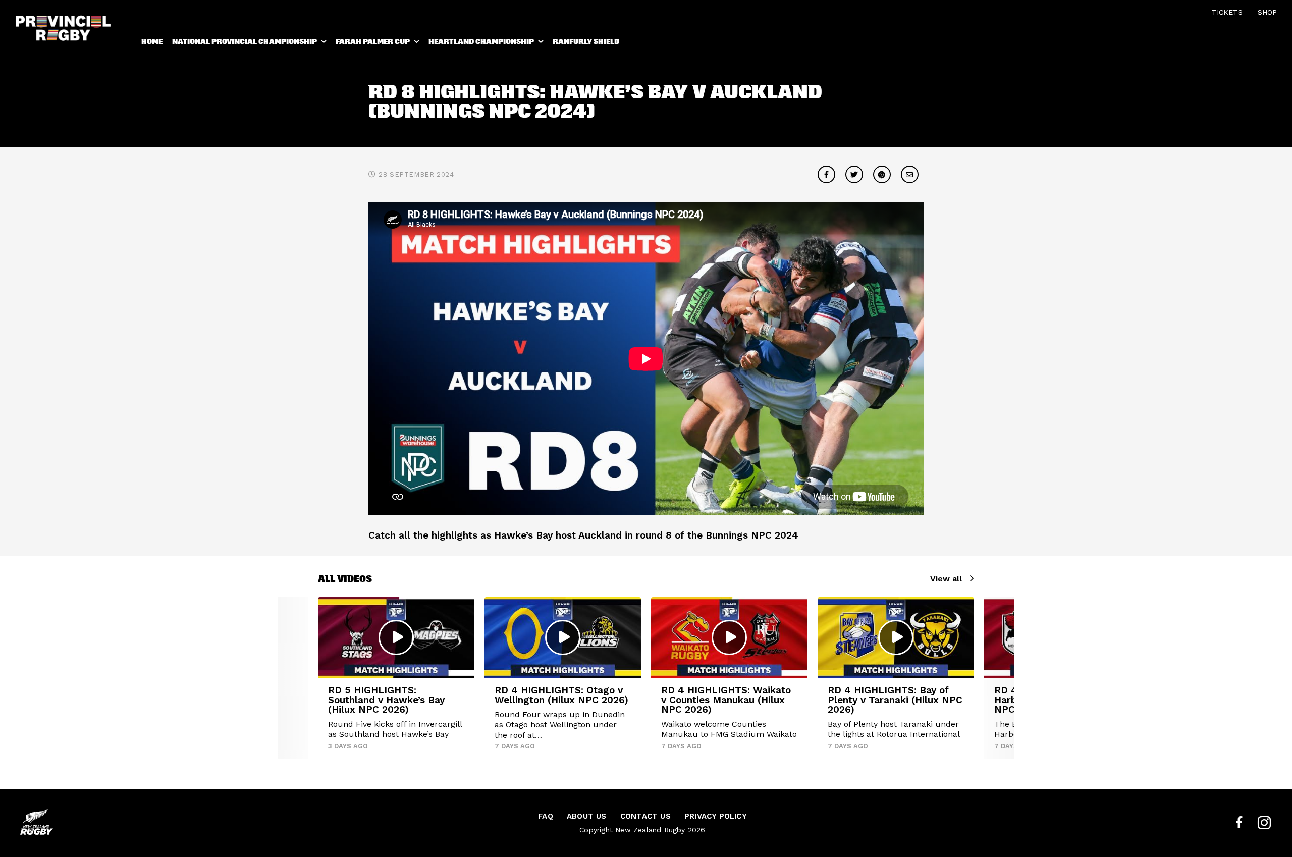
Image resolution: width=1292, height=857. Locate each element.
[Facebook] (1239, 823)
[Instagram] (1264, 823)
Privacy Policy (715, 816)
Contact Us (645, 816)
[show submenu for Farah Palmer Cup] (417, 43)
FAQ (545, 816)
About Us (587, 816)
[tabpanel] (396, 678)
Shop (1267, 12)
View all (946, 578)
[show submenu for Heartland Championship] (541, 43)
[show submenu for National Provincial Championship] (324, 43)
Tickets (1227, 12)
